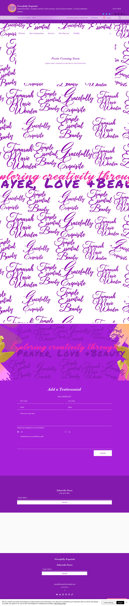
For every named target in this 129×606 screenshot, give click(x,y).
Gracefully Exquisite (27, 6)
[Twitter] (57, 594)
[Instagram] (115, 14)
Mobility (76, 33)
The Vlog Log (64, 33)
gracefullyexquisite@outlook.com (77, 18)
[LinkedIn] (60, 594)
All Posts (21, 33)
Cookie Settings (108, 603)
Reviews (51, 33)
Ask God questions (36, 33)
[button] (119, 17)
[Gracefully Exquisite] (103, 14)
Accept (120, 603)
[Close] (126, 602)
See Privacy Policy (60, 603)
